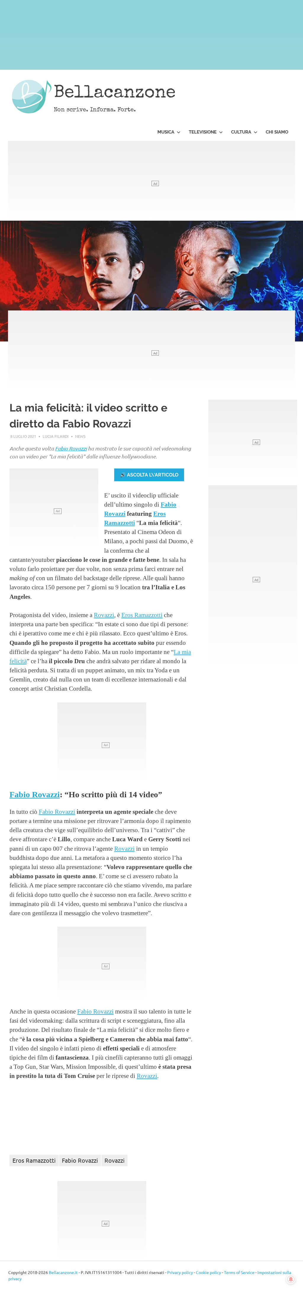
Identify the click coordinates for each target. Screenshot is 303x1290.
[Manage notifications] (291, 1279)
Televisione (203, 132)
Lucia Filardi (56, 436)
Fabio (62, 448)
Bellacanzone (115, 94)
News (80, 436)
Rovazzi (78, 448)
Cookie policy (208, 1272)
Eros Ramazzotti (141, 614)
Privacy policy (180, 1272)
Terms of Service (239, 1272)
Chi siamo (277, 132)
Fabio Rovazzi (34, 794)
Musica (165, 132)
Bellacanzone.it (63, 1272)
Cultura (241, 132)
